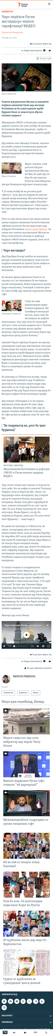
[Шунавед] (14, 1032)
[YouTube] (25, 1032)
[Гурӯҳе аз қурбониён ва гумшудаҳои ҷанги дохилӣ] (26, 963)
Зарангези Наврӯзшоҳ (12, 32)
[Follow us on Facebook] (10, 1001)
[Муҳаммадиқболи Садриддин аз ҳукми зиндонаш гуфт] (26, 803)
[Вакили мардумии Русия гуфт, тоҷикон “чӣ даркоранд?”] (26, 764)
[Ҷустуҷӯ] (46, 1032)
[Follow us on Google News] (4, 1001)
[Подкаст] (4, 1007)
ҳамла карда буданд (36, 229)
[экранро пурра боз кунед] (48, 646)
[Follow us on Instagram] (23, 1001)
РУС (36, 1033)
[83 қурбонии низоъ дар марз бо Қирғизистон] (26, 924)
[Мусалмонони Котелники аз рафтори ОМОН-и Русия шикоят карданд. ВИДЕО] (27, 449)
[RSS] (42, 1001)
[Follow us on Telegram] (35, 1001)
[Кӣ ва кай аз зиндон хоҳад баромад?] (26, 846)
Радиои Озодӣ (19, 629)
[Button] (41, 44)
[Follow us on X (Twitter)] (29, 1001)
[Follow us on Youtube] (16, 1001)
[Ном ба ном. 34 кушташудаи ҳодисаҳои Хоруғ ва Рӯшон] (26, 885)
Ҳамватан (7, 12)
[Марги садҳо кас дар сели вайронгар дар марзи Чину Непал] (26, 721)
